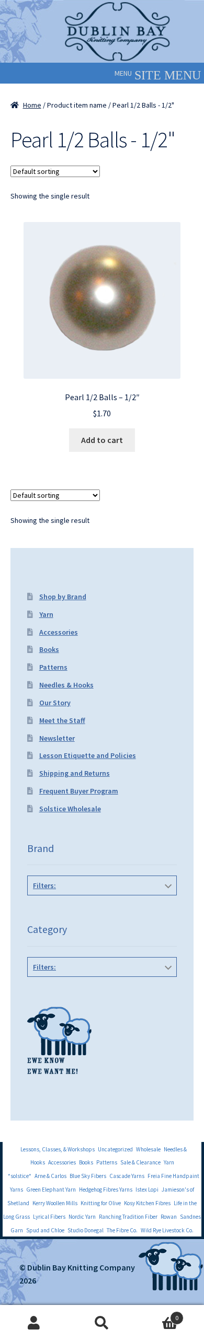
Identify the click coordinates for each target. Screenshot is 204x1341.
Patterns (53, 667)
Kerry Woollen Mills (54, 1203)
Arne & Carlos (50, 1176)
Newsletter (57, 738)
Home (32, 105)
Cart (157, 1314)
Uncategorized (115, 1149)
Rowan (169, 1216)
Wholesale (148, 1149)
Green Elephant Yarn (51, 1189)
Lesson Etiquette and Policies (87, 755)
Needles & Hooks (66, 685)
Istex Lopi (146, 1189)
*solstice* (19, 1176)
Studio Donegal (85, 1230)
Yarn (46, 614)
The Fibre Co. (122, 1230)
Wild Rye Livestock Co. (167, 1230)
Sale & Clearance (140, 1162)
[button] (123, 73)
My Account (34, 1323)
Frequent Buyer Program (78, 791)
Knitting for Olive (101, 1203)
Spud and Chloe (45, 1230)
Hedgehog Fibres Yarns (105, 1189)
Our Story (55, 702)
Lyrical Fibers (49, 1216)
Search (102, 1323)
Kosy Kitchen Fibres (147, 1203)
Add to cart (102, 440)
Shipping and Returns (74, 773)
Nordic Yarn (82, 1216)
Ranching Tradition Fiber (128, 1216)
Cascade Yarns (126, 1176)
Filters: (44, 885)
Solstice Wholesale (70, 808)
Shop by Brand (62, 596)
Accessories (58, 632)
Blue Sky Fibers (88, 1176)
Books (49, 649)
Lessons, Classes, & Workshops (57, 1149)
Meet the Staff (62, 720)
